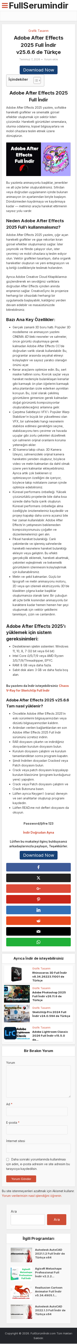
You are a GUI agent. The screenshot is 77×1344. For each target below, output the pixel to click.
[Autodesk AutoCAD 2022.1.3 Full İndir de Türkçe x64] (23, 1311)
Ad (9, 1104)
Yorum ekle (51, 59)
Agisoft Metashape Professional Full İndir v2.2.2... (48, 1272)
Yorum (10, 1062)
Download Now (38, 70)
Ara (14, 1211)
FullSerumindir (38, 5)
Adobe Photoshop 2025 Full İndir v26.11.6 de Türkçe (49, 996)
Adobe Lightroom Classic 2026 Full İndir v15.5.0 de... (50, 1035)
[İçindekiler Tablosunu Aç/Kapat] (35, 80)
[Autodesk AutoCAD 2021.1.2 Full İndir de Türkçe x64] (23, 1255)
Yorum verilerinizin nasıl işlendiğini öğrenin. (32, 1195)
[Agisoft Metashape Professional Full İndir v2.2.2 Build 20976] (23, 1274)
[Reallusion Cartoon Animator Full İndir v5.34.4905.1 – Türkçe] (23, 1293)
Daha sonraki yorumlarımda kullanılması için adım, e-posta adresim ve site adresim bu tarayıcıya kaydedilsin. (38, 1164)
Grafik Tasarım (38, 31)
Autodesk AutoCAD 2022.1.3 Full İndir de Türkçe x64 (50, 1310)
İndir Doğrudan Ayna (38, 832)
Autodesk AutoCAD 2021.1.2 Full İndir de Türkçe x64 (50, 1253)
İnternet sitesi (15, 1141)
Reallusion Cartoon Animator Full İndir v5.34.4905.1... (48, 1291)
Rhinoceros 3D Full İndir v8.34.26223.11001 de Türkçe (49, 976)
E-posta (12, 1122)
